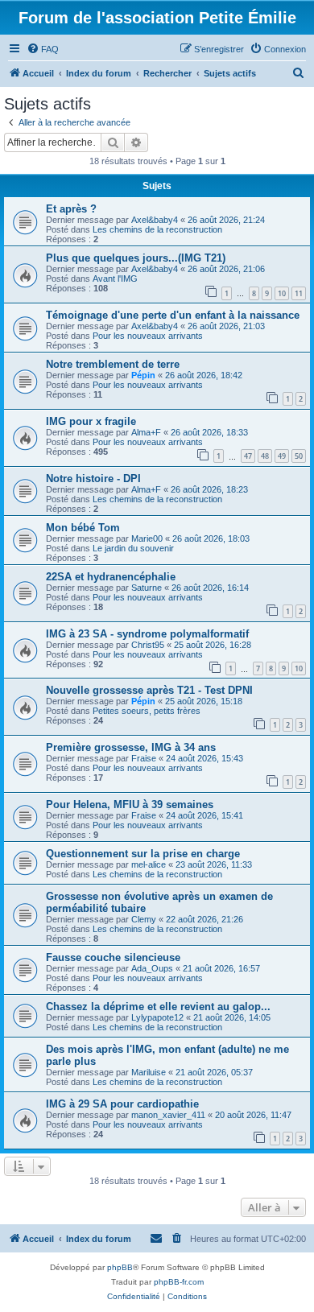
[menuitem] (43, 49)
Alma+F (146, 432)
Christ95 (147, 645)
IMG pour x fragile (91, 421)
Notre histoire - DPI (93, 478)
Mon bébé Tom (83, 528)
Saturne (146, 587)
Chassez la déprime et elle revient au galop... (158, 1007)
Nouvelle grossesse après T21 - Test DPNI (149, 690)
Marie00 (147, 538)
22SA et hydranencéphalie (111, 577)
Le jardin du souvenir (133, 548)
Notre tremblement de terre (113, 364)
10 (282, 293)
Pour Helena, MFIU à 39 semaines (129, 804)
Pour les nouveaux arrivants (148, 335)
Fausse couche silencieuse (113, 957)
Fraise (143, 758)
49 (282, 456)
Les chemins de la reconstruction (157, 229)
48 (265, 456)
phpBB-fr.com (179, 1281)
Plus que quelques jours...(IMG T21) (135, 258)
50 (299, 456)
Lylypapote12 (157, 1017)
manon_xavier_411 (168, 1115)
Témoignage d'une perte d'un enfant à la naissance (173, 315)
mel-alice (148, 864)
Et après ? (71, 209)
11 (299, 293)
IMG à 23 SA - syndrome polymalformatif (147, 634)
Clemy (143, 919)
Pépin (143, 375)
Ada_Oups (152, 968)
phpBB (120, 1267)
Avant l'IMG (115, 278)
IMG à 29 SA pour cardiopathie (122, 1104)
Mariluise (148, 1072)
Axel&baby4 (154, 220)
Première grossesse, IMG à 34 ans (131, 747)
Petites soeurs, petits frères (146, 711)
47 (248, 456)
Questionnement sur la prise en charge (143, 854)
